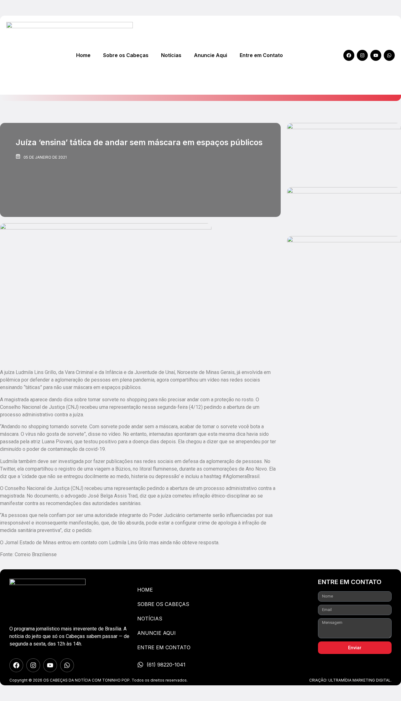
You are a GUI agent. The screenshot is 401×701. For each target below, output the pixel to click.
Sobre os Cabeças (125, 55)
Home (83, 55)
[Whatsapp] (389, 55)
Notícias (171, 55)
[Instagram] (362, 55)
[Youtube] (375, 55)
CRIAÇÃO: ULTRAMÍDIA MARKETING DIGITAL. (350, 680)
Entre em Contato (261, 55)
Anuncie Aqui (210, 55)
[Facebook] (348, 55)
